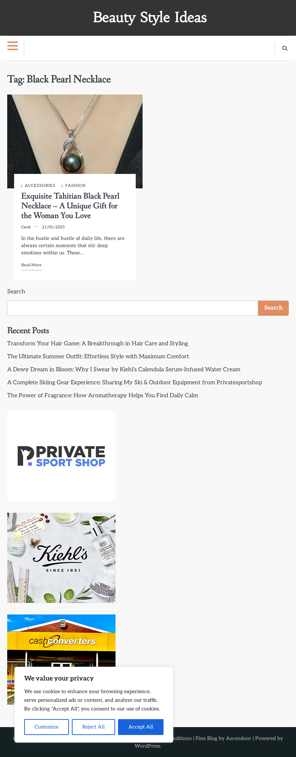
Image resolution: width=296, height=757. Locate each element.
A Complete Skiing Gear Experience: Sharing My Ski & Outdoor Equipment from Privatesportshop (134, 382)
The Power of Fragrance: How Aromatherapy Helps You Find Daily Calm (102, 395)
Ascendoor (238, 738)
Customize (46, 727)
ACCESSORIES (40, 185)
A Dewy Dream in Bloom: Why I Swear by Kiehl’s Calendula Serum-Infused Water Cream (123, 369)
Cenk (26, 227)
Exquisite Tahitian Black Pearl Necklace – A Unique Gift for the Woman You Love (70, 206)
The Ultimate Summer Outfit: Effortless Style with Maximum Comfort (98, 356)
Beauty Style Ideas (150, 17)
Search (16, 291)
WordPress (147, 746)
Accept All (141, 727)
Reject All (93, 727)
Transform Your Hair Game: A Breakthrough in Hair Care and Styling (97, 343)
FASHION (75, 185)
